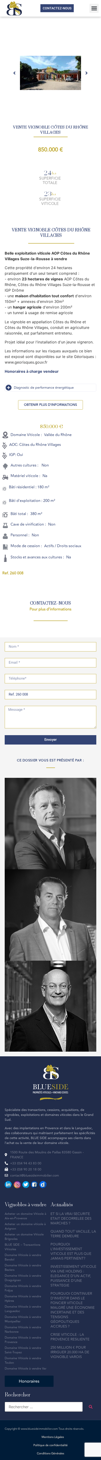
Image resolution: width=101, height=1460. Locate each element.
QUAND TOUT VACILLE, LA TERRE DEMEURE (73, 1234)
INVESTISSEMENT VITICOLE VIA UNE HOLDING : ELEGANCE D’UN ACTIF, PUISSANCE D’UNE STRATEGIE (73, 1276)
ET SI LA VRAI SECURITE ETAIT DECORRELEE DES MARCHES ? (70, 1218)
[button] (94, 8)
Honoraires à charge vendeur (32, 371)
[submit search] (90, 1407)
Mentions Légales (53, 1437)
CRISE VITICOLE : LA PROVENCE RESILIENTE (69, 1337)
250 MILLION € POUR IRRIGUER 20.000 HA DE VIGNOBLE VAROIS (69, 1352)
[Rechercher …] (44, 1407)
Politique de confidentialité (50, 1445)
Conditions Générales (50, 1453)
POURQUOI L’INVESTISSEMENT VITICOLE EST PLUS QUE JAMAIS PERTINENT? (70, 1251)
